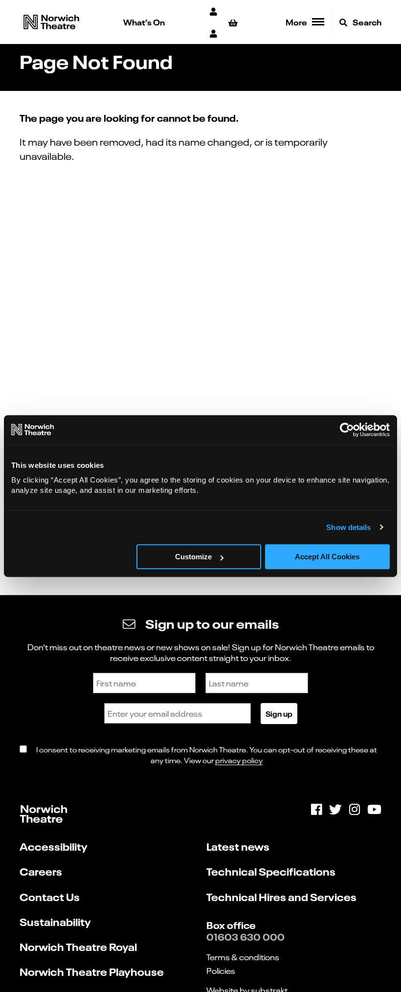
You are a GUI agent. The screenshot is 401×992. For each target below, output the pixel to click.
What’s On (144, 21)
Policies (220, 970)
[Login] (214, 33)
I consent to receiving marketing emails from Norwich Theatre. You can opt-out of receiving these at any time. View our (206, 755)
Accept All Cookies (327, 556)
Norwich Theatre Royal (78, 946)
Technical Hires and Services (281, 896)
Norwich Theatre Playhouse (92, 971)
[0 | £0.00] (234, 22)
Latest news (237, 846)
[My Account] (214, 11)
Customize (193, 556)
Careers (41, 871)
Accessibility (54, 846)
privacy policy (239, 760)
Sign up (279, 713)
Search (366, 21)
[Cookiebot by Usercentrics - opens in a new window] (347, 429)
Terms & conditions (242, 956)
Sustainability (55, 921)
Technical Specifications (270, 871)
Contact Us (50, 896)
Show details (348, 527)
